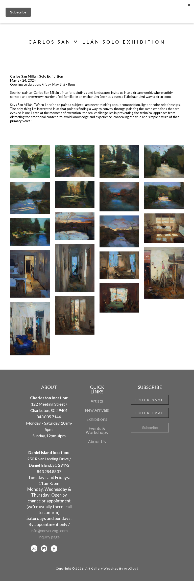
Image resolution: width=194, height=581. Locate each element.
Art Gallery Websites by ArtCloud (111, 568)
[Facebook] (54, 548)
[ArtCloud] (35, 548)
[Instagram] (45, 548)
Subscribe (150, 428)
